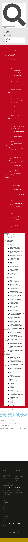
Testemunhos (6, 480)
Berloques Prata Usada (15, 309)
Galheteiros (12, 389)
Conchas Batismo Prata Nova (16, 186)
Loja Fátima (9, 237)
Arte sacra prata (7, 409)
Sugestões (5, 500)
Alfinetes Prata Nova (14, 281)
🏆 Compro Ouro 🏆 (9, 55)
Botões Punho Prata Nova (15, 285)
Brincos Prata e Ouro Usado (15, 166)
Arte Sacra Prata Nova (15, 357)
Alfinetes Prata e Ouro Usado (15, 163)
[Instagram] (5, 525)
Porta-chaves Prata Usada (16, 325)
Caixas (11, 375)
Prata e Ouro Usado (11, 340)
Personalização (18, 478)
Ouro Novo (9, 261)
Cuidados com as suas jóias (8, 497)
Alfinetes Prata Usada (15, 307)
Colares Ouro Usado (14, 252)
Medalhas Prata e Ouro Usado (15, 174)
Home (7, 31)
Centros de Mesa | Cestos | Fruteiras (16, 204)
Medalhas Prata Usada (15, 321)
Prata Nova (9, 277)
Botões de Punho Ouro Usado (15, 65)
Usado (9, 191)
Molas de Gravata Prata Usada (16, 137)
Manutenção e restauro (18, 473)
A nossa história (6, 473)
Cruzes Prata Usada (14, 320)
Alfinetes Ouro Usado (14, 247)
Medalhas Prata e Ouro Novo (15, 155)
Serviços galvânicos (19, 476)
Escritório (12, 386)
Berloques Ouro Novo (14, 266)
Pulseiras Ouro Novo (14, 273)
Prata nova (5, 516)
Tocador (13, 230)
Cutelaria (12, 383)
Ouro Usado (9, 244)
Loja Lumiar (9, 239)
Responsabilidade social (7, 476)
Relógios (7, 177)
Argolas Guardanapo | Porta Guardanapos (17, 195)
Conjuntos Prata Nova (15, 288)
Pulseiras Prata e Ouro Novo (15, 158)
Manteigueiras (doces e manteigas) (15, 217)
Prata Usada (10, 305)
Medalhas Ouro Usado (15, 256)
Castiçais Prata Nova (14, 360)
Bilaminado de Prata (9, 176)
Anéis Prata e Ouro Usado (15, 342)
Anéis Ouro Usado (14, 246)
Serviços (8, 32)
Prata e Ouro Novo (11, 331)
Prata (6, 91)
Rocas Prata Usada (15, 223)
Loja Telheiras (11, 54)
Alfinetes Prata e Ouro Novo (15, 150)
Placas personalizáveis (15, 395)
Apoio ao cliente (10, 34)
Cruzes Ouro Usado (14, 254)
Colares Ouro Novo (14, 269)
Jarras (11, 390)
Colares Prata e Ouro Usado (15, 171)
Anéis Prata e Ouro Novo (15, 332)
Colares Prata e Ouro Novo (16, 336)
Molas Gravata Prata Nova (16, 298)
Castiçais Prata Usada (15, 376)
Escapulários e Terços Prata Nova (16, 107)
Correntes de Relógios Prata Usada (17, 132)
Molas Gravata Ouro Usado (15, 71)
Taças (11, 401)
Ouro (6, 57)
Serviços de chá (13, 400)
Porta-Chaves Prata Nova (15, 299)
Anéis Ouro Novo (13, 265)
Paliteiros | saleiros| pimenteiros (15, 219)
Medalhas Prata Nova (14, 296)
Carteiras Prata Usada (15, 314)
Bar (10, 372)
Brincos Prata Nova (14, 284)
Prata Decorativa (11, 234)
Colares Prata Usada (14, 316)
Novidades (6, 233)
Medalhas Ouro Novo (14, 272)
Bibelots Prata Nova (14, 358)
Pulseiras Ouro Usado (14, 258)
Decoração (7, 354)
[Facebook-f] (3, 525)
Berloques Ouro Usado (15, 248)
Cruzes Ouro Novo (14, 270)
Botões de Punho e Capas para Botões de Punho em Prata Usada (17, 126)
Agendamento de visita (8, 485)
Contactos (8, 35)
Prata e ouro (7, 329)
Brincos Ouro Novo (14, 267)
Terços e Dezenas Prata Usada (16, 144)
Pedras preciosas (7, 478)
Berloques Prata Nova (15, 283)
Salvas (11, 398)
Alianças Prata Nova (14, 279)
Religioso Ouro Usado (16, 75)
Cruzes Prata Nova (14, 291)
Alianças (12, 262)
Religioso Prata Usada (15, 327)
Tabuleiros (12, 402)
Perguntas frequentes (8, 492)
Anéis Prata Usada (14, 306)
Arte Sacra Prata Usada (16, 197)
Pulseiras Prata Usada (15, 324)
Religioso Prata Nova (14, 302)
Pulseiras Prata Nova (14, 300)
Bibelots (12, 374)
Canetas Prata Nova (14, 287)
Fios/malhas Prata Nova (15, 295)
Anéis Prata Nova (14, 280)
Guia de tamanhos (7, 494)
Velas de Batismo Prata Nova (15, 190)
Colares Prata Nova (14, 290)
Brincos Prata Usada (14, 310)
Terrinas (12, 404)
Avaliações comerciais (19, 480)
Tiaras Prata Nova (15, 117)
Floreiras (12, 387)
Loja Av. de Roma (11, 236)
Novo (9, 180)
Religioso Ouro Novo (16, 89)
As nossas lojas (6, 483)
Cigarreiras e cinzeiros (16, 206)
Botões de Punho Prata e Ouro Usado (16, 168)
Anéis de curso (13, 263)
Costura (12, 382)
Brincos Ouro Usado (14, 250)
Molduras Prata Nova (14, 363)
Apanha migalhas (14, 367)
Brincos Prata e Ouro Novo (15, 335)
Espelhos (12, 384)
